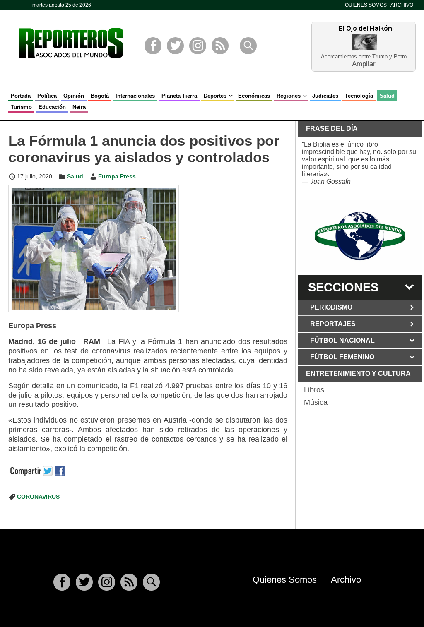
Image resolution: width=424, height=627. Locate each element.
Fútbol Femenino (342, 356)
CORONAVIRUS (38, 496)
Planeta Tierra (179, 96)
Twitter (175, 45)
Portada (21, 96)
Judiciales (325, 96)
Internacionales (135, 96)
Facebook (153, 45)
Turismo (21, 107)
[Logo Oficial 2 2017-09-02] (360, 236)
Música (316, 402)
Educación (52, 107)
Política (47, 96)
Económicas (254, 96)
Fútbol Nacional (342, 340)
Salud (387, 96)
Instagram (197, 45)
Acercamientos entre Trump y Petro (364, 56)
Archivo (401, 5)
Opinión (73, 96)
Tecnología (359, 96)
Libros (314, 390)
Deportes (215, 96)
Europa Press (117, 176)
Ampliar (364, 63)
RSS (220, 45)
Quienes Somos (366, 5)
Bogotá (100, 96)
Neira (79, 107)
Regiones (289, 96)
